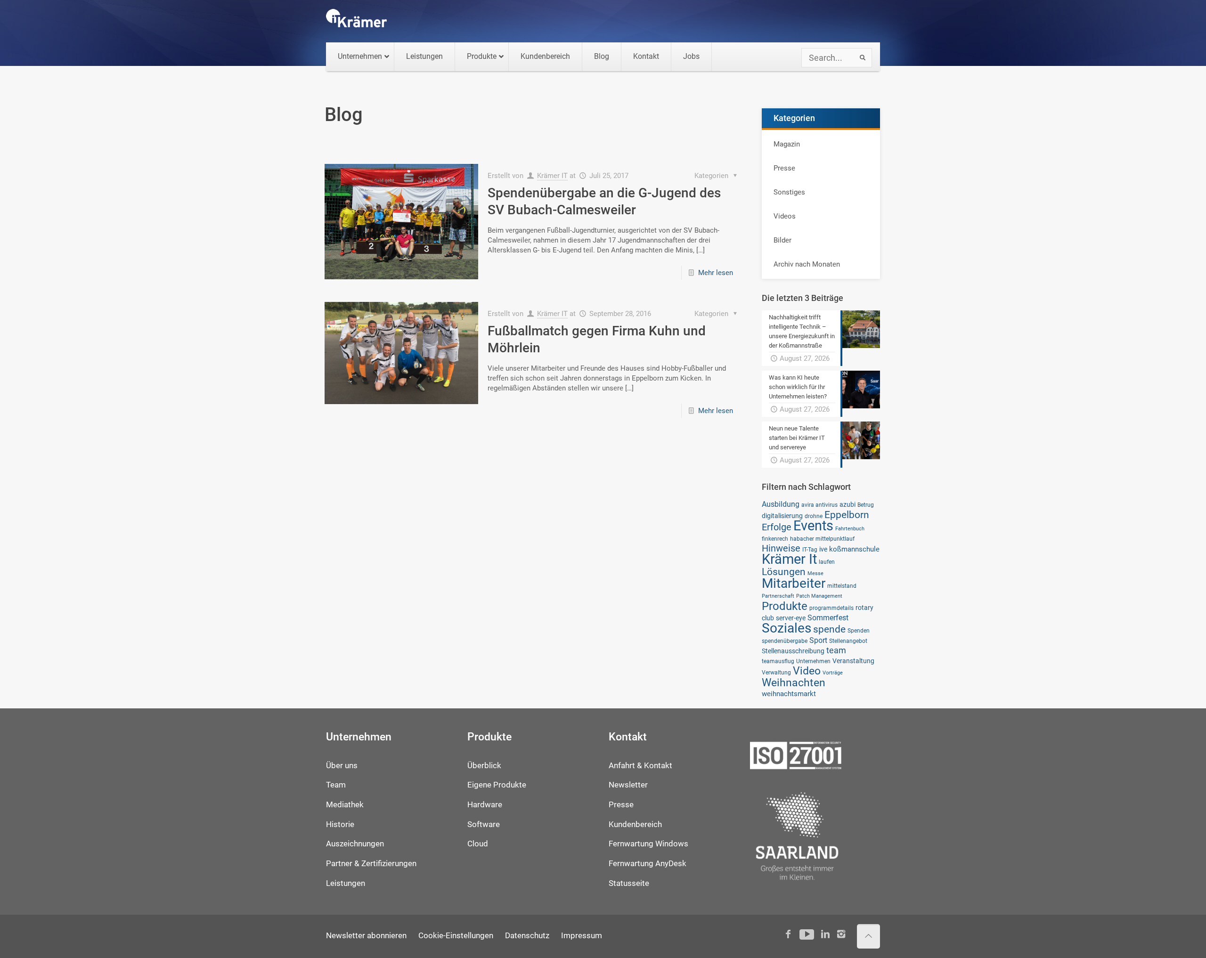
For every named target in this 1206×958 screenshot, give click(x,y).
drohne (814, 516)
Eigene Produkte (496, 784)
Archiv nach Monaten (807, 264)
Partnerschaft (778, 596)
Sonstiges (789, 192)
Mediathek (345, 804)
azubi (847, 504)
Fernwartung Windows (648, 843)
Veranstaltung (853, 661)
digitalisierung (782, 516)
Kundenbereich (635, 824)
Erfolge (776, 527)
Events (813, 526)
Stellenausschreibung (793, 651)
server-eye (791, 618)
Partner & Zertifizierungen (371, 863)
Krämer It (789, 559)
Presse (784, 168)
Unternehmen (813, 661)
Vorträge (833, 673)
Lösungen (784, 571)
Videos (785, 216)
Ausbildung (780, 504)
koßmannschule (854, 549)
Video (807, 670)
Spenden (858, 630)
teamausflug (778, 661)
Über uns (342, 765)
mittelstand (841, 585)
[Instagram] (841, 934)
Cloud (477, 843)
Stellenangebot (848, 640)
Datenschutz (527, 935)
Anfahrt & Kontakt (640, 765)
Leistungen (345, 883)
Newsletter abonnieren (366, 935)
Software (483, 824)
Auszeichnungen (355, 843)
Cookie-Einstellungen (455, 935)
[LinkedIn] (825, 934)
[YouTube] (807, 934)
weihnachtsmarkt (789, 694)
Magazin (787, 144)
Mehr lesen (715, 272)
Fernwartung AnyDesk (647, 863)
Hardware (484, 804)
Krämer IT (552, 175)
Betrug (865, 504)
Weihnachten (793, 682)
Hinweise (781, 548)
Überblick (484, 765)
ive (823, 549)
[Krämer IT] (356, 21)
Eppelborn (846, 514)
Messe (815, 573)
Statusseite (629, 883)
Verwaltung (776, 672)
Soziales (786, 628)
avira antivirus (819, 504)
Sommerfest (827, 617)
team (836, 650)
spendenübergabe (784, 640)
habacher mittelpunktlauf (822, 538)
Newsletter (628, 784)
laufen (827, 561)
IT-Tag (809, 549)
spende (829, 629)
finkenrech (775, 538)
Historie (340, 824)
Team (336, 784)
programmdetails (831, 607)
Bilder (782, 240)
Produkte (784, 606)
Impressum (581, 935)
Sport (818, 640)
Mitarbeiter (793, 583)
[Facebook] (788, 934)
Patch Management (819, 596)
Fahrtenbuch (849, 529)
